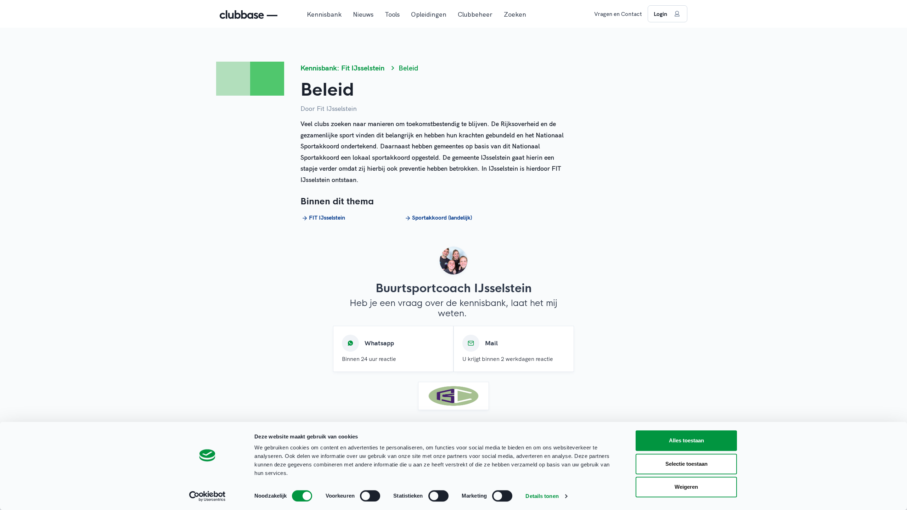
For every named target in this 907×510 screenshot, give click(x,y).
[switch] (370, 496)
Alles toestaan (686, 440)
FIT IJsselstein (327, 217)
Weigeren (686, 487)
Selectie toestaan (686, 464)
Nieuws (363, 14)
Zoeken (515, 14)
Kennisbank (324, 14)
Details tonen (541, 496)
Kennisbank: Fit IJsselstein (342, 67)
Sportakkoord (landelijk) (442, 217)
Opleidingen (428, 14)
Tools (392, 14)
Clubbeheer (475, 14)
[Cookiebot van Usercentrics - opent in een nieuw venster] (207, 496)
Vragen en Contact (618, 13)
